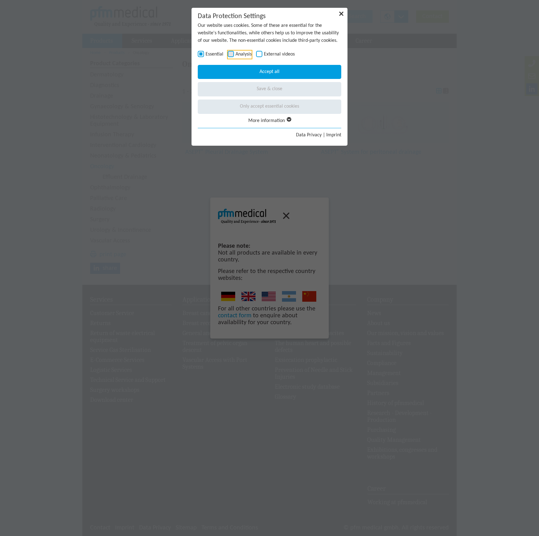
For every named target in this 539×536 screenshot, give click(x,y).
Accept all (269, 71)
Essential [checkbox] (214, 54)
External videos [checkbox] (279, 54)
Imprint (333, 135)
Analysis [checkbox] (244, 54)
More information (267, 120)
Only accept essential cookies (269, 106)
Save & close (269, 88)
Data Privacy (309, 135)
